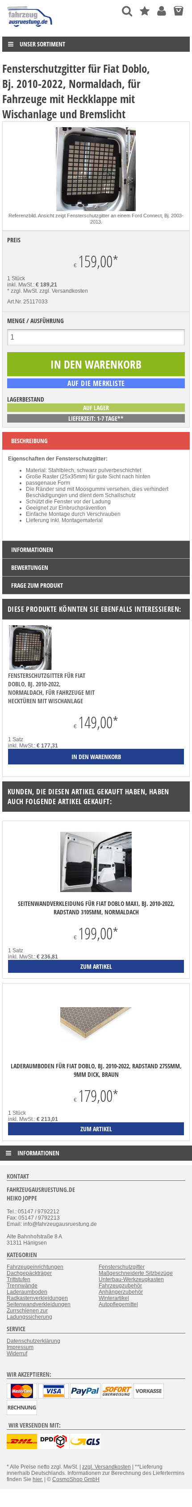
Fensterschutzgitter (122, 1267)
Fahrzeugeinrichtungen (35, 1267)
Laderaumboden (27, 1292)
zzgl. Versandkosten (63, 291)
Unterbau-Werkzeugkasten (131, 1279)
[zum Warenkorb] (178, 10)
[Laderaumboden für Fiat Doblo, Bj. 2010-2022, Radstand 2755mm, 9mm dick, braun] (96, 1025)
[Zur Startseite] (30, 29)
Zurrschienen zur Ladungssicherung (29, 1314)
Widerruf (17, 1353)
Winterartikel (114, 1298)
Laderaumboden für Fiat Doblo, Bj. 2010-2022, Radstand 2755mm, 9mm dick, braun (96, 1070)
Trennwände (22, 1286)
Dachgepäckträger (29, 1273)
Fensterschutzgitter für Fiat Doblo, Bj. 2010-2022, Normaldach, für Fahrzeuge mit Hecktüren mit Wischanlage (51, 688)
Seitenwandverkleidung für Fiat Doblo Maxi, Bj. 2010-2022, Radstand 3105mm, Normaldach (96, 907)
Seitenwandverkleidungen (39, 1304)
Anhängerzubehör (121, 1292)
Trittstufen (18, 1279)
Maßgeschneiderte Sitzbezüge (136, 1273)
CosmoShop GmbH (76, 1479)
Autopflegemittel (118, 1304)
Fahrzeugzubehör (120, 1286)
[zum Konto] (161, 10)
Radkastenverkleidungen (37, 1298)
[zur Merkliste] (145, 10)
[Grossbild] (96, 209)
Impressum (20, 1347)
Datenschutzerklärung (33, 1341)
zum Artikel (96, 966)
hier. (38, 1479)
